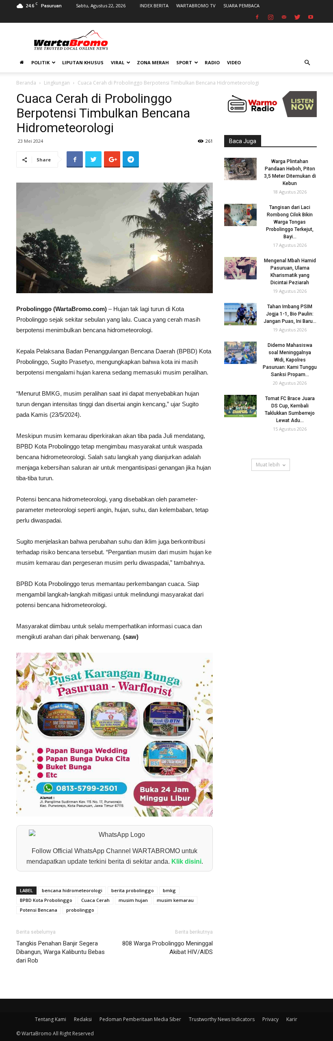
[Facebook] (257, 17)
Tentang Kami (50, 1019)
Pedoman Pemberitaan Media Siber (140, 1019)
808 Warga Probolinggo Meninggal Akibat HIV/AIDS (167, 948)
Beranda (26, 82)
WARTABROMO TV (196, 5)
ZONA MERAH (153, 62)
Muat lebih (268, 464)
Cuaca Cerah (95, 900)
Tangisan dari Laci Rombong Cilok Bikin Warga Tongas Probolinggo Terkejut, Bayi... (290, 222)
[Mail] (284, 17)
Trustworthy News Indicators (222, 1019)
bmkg (169, 890)
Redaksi (83, 1019)
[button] (307, 63)
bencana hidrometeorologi (72, 890)
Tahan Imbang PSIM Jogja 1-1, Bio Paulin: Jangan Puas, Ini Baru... (290, 314)
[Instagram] (270, 17)
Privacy (270, 1019)
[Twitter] (297, 17)
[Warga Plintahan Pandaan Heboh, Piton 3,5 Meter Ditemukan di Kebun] (240, 169)
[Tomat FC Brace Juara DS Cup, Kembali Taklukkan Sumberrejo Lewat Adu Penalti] (240, 406)
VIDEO (234, 62)
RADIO (212, 62)
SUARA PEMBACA (241, 5)
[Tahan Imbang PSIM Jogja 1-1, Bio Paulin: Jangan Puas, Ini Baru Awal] (240, 314)
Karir (291, 1019)
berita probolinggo (132, 890)
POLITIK (40, 62)
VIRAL (117, 62)
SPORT (184, 62)
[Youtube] (311, 17)
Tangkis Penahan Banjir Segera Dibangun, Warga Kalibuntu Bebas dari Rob (60, 952)
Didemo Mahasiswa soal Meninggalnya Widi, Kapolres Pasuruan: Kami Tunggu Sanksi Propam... (290, 359)
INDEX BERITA (154, 5)
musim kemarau (175, 900)
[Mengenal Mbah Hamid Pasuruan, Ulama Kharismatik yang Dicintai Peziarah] (240, 268)
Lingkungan (57, 82)
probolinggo (80, 910)
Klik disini (186, 861)
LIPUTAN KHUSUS (83, 62)
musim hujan (133, 900)
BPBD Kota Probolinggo (46, 900)
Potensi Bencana (38, 910)
